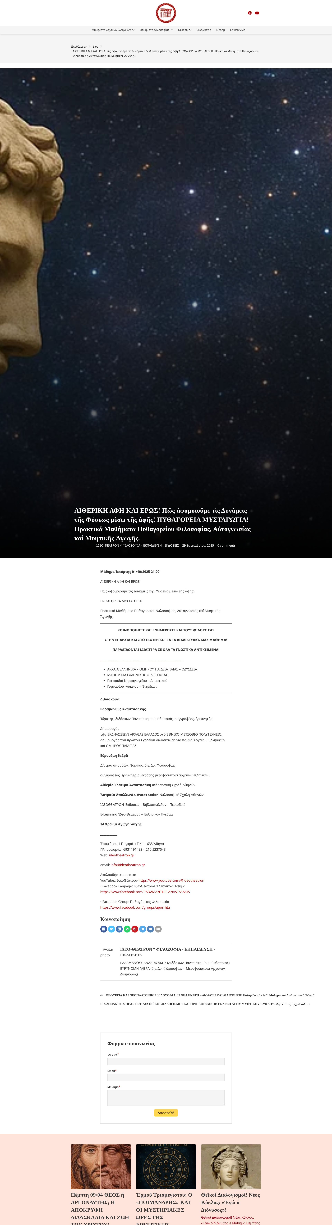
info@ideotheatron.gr (128, 864)
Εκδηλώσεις (203, 30)
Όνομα (112, 1054)
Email (111, 1071)
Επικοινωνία (238, 30)
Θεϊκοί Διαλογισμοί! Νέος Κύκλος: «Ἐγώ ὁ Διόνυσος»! (230, 1202)
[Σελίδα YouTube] (257, 13)
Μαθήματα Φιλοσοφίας (154, 30)
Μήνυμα (113, 1087)
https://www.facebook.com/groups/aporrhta (135, 907)
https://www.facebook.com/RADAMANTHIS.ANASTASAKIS (145, 891)
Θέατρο (183, 30)
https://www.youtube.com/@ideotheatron (171, 880)
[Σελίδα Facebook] (249, 13)
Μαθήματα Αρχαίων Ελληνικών (111, 30)
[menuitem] (113, 30)
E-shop (220, 30)
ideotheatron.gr (121, 855)
